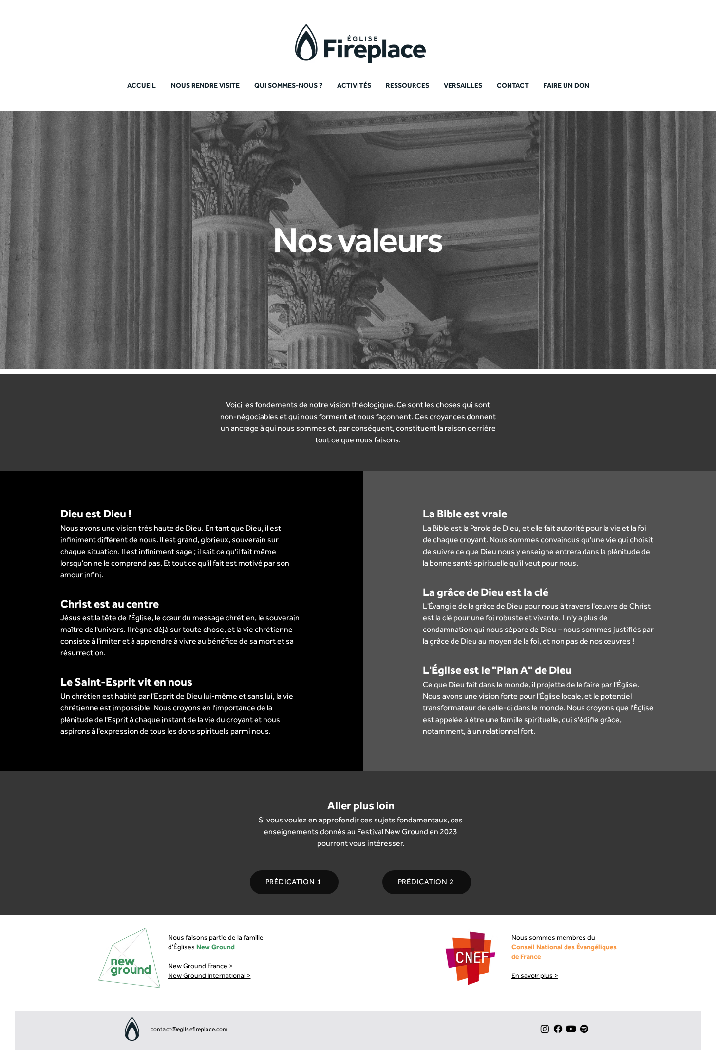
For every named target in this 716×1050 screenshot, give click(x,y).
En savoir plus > (534, 975)
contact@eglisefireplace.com (189, 1029)
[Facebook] (558, 1028)
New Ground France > (200, 966)
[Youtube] (571, 1028)
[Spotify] (584, 1028)
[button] (407, 85)
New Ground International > (209, 975)
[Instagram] (544, 1028)
